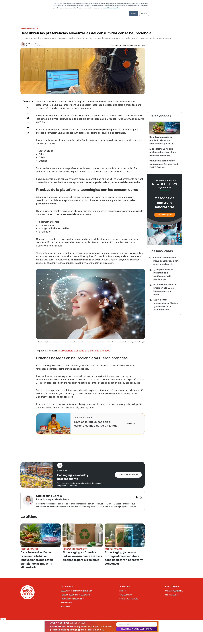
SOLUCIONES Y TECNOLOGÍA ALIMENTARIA (76, 591)
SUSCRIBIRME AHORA (128, 475)
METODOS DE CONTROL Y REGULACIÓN (75, 595)
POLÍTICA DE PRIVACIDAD (128, 599)
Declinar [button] (144, 13)
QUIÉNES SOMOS (125, 595)
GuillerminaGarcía (33, 44)
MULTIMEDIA (65, 606)
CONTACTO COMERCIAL (174, 591)
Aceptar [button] (133, 13)
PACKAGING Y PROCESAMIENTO (72, 599)
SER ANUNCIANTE (171, 595)
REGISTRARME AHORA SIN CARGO (136, 629)
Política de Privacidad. (112, 8)
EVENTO (122, 591)
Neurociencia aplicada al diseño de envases (83, 350)
